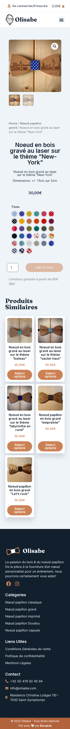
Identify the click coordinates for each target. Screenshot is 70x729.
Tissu (15, 206)
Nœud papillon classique (23, 602)
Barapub (46, 725)
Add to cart (44, 267)
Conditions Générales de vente (28, 649)
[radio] (14, 214)
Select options (19, 374)
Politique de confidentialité (25, 656)
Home (13, 123)
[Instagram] (17, 583)
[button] (61, 20)
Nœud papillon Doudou (22, 623)
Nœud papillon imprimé (22, 616)
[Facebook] (8, 583)
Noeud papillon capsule (22, 630)
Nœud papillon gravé (20, 609)
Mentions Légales (18, 663)
